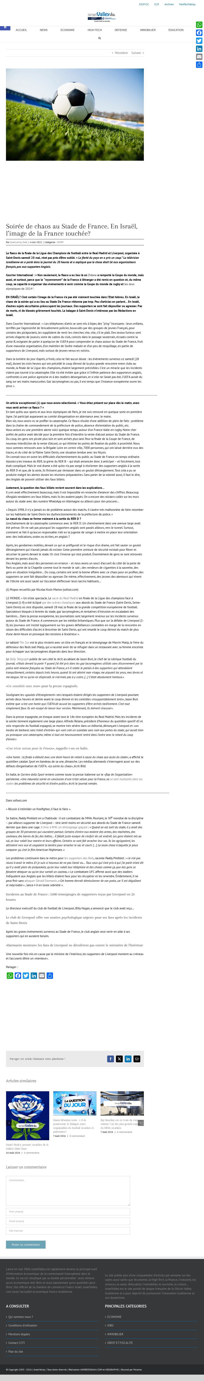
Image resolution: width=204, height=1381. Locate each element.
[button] (9, 1127)
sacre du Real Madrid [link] (65, 598)
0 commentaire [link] (30, 1135)
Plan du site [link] (15, 1359)
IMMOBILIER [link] (115, 1342)
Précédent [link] (121, 53)
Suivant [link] (136, 53)
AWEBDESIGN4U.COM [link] (91, 1377)
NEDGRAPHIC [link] (112, 1377)
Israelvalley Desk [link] (18, 242)
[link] (144, 4)
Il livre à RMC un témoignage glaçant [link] (64, 827)
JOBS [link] (110, 1333)
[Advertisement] (75, 195)
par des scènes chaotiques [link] (58, 602)
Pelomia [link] (137, 1377)
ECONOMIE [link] (114, 1324)
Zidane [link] (92, 275)
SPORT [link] (60, 242)
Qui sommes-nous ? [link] (20, 1324)
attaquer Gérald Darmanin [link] (41, 881)
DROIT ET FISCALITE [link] (120, 1350)
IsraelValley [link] (39, 1377)
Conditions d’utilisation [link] (22, 1333)
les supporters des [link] (79, 858)
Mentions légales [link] (19, 1342)
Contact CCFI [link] (16, 1350)
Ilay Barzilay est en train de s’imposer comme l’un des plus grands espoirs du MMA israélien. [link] (74, 1124)
